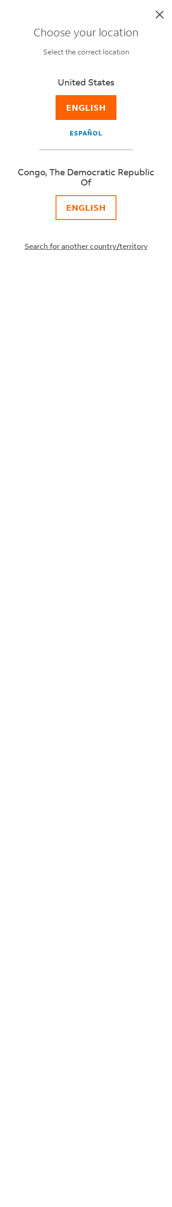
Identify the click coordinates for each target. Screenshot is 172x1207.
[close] (159, 14)
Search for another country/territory (86, 246)
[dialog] (86, 603)
